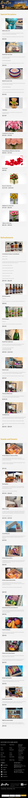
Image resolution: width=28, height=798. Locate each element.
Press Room (20, 753)
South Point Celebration (7, 341)
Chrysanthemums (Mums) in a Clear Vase (11, 150)
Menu (21, 2)
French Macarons (6, 533)
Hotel (2, 747)
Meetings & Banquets (20, 745)
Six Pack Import (5, 318)
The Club (2, 753)
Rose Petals (4, 168)
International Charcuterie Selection (10, 607)
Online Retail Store (22, 747)
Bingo (2, 754)
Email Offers (2, 765)
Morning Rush (5, 484)
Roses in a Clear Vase (6, 185)
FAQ (14, 788)
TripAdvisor (2, 776)
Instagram (2, 772)
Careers (19, 754)
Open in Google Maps (19, 772)
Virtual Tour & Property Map (21, 757)
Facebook (2, 767)
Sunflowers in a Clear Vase (8, 205)
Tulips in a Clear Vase (6, 223)
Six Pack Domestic (6, 296)
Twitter (2, 770)
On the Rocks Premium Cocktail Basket (10, 254)
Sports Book (3, 756)
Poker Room (11, 744)
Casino (2, 749)
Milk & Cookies (5, 508)
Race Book (3, 760)
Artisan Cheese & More (7, 558)
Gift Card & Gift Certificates (21, 750)
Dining (10, 747)
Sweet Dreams (5, 369)
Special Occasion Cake (7, 80)
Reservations (3, 744)
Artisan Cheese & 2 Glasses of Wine (10, 455)
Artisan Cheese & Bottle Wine (8, 580)
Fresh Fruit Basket (6, 629)
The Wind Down (5, 414)
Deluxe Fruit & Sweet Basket (8, 653)
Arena (10, 753)
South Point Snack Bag (7, 699)
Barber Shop (11, 760)
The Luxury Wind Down (7, 393)
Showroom (11, 749)
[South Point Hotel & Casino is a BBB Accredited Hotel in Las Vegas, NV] (24, 784)
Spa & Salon (11, 756)
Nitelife (10, 754)
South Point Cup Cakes (7, 54)
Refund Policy (9, 788)
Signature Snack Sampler (7, 720)
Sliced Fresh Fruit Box (7, 678)
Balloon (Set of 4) (6, 30)
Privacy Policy (3, 788)
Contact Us (20, 760)
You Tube (2, 774)
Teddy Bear (4, 109)
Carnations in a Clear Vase (8, 133)
